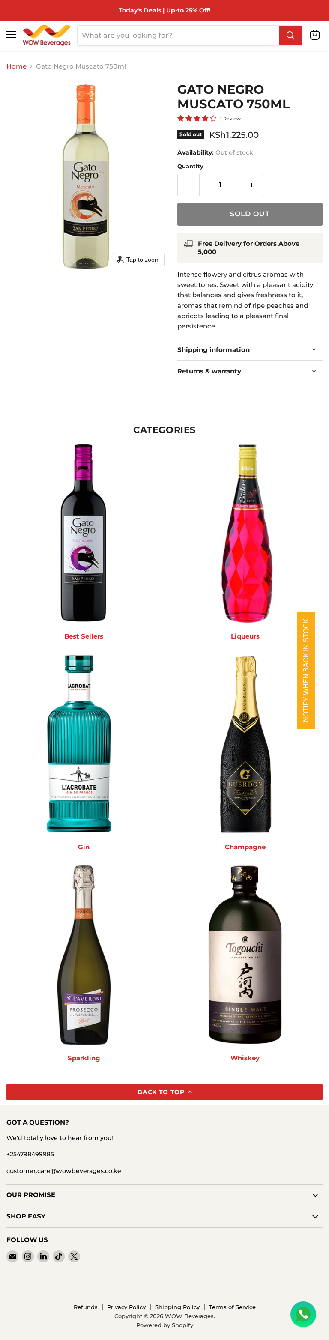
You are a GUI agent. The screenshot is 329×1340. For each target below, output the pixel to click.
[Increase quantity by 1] (252, 185)
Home (16, 66)
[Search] (290, 35)
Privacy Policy (126, 1307)
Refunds (86, 1307)
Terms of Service (232, 1307)
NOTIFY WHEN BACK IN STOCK (306, 670)
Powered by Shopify (164, 1325)
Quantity (190, 166)
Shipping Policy (177, 1307)
